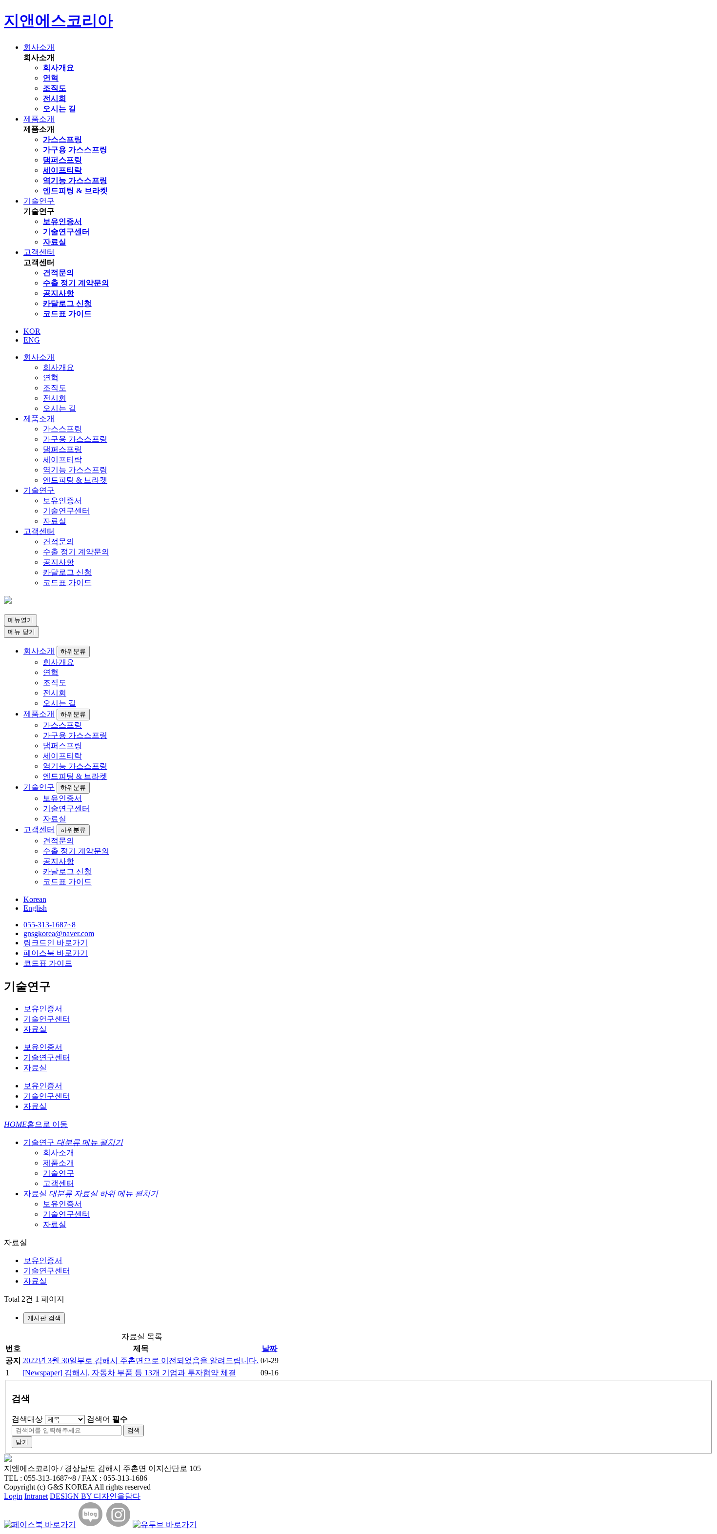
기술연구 (39, 201)
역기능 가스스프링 (75, 180)
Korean (34, 899)
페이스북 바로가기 (55, 953)
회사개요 (58, 67)
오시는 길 (59, 108)
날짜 (270, 1348)
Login (13, 1496)
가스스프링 (62, 139)
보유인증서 (62, 221)
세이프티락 (62, 170)
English (35, 908)
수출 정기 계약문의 (76, 283)
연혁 (51, 78)
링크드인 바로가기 (55, 943)
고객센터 (39, 252)
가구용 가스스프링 (75, 149)
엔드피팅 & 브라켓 (75, 190)
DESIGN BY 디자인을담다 (95, 1496)
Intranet (36, 1496)
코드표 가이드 (67, 313)
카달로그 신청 (67, 303)
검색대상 (27, 1419)
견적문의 (58, 272)
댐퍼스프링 (62, 160)
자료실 (54, 242)
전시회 (54, 98)
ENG (31, 340)
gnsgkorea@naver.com (58, 933)
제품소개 (39, 119)
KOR (31, 331)
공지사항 (58, 293)
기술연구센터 (66, 231)
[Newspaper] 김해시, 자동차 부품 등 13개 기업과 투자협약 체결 (129, 1373)
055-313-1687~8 (49, 924)
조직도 (54, 88)
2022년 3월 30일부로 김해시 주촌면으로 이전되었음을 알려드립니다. (140, 1360)
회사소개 (39, 47)
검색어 (107, 1419)
